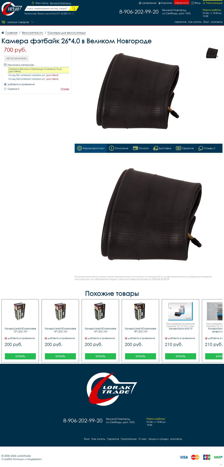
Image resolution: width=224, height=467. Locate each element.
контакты (216, 21)
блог (206, 21)
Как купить (195, 21)
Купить (20, 356)
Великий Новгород (60, 3)
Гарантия (180, 21)
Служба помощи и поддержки (22, 459)
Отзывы (65, 89)
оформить (182, 2)
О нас (143, 438)
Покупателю (129, 438)
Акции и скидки (158, 438)
